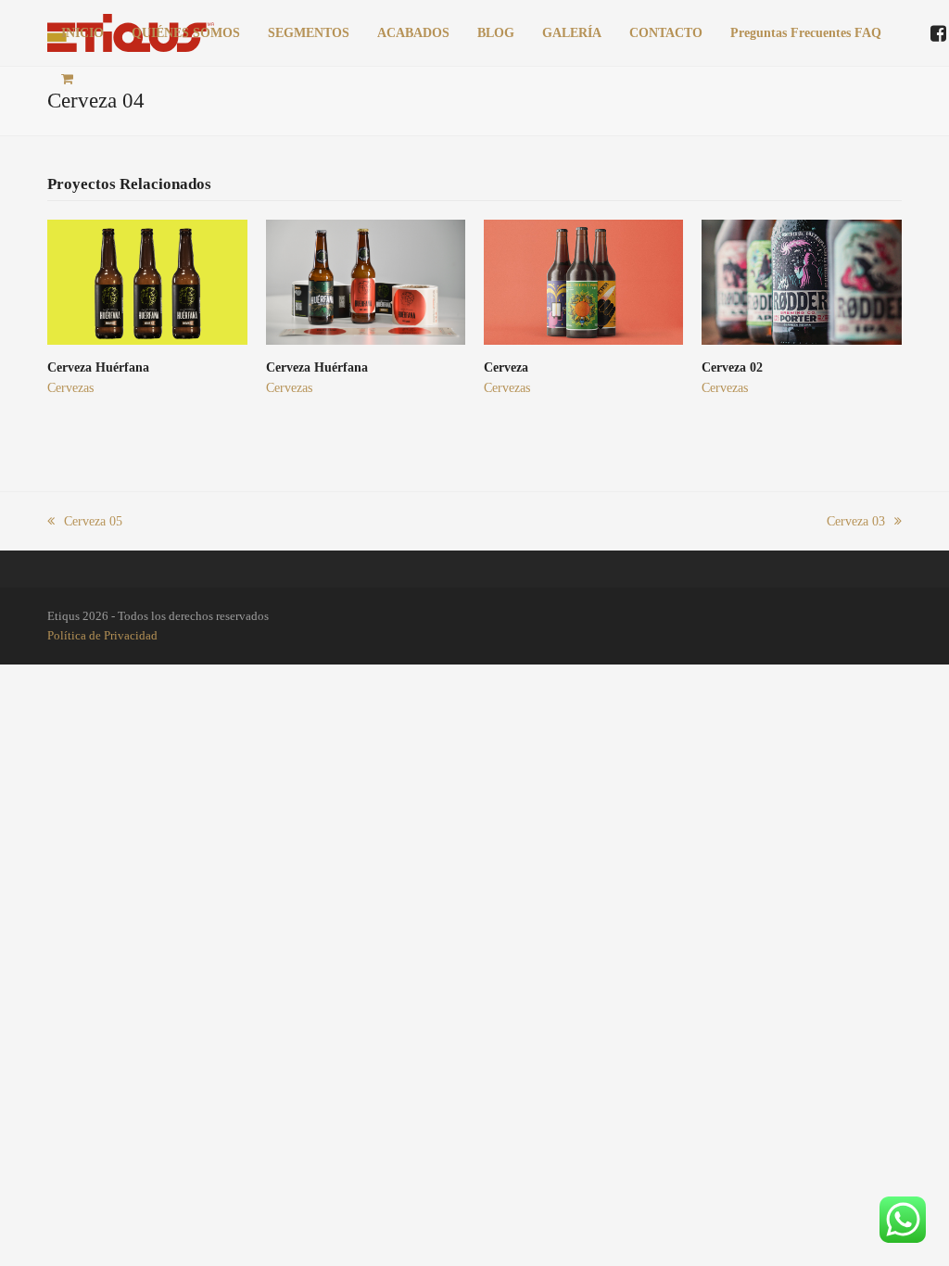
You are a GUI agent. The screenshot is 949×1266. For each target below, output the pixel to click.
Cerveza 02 (732, 367)
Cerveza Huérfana (98, 367)
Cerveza (506, 367)
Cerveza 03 (856, 521)
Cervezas (70, 388)
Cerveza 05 (92, 521)
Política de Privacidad (102, 635)
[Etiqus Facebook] (938, 36)
